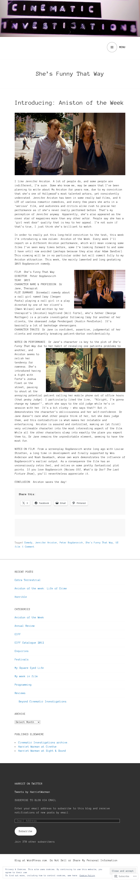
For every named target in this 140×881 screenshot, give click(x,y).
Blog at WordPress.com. (31, 860)
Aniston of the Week (29, 617)
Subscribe (25, 831)
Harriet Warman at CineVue (37, 746)
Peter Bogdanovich (71, 542)
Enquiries (22, 651)
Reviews (20, 693)
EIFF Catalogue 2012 (29, 642)
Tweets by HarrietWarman (32, 792)
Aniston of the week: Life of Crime (41, 588)
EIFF (18, 634)
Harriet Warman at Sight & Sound (42, 750)
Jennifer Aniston (46, 542)
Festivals (22, 659)
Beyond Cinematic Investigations (42, 701)
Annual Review (25, 626)
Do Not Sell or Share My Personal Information (83, 860)
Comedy (28, 542)
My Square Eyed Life (29, 668)
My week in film (26, 676)
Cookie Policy (87, 875)
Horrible (21, 597)
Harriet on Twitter (28, 783)
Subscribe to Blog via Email (35, 800)
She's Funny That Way (99, 542)
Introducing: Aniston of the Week (69, 103)
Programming (23, 684)
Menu (122, 47)
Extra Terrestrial (28, 580)
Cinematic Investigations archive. (43, 742)
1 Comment (28, 547)
